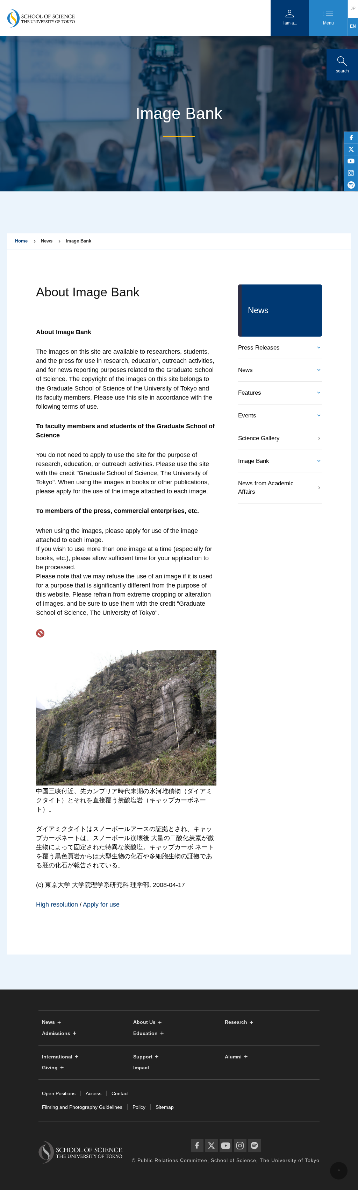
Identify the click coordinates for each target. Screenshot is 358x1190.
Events (247, 415)
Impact (141, 1067)
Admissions (56, 1033)
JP (353, 8)
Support (142, 1056)
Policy (139, 1107)
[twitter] (351, 149)
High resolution (57, 904)
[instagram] (351, 173)
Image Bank (253, 461)
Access (93, 1093)
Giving (50, 1067)
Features (249, 392)
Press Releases (259, 347)
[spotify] (351, 185)
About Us (144, 1022)
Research (236, 1022)
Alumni (233, 1056)
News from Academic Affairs (266, 487)
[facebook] (351, 137)
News (245, 370)
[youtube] (351, 161)
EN (353, 26)
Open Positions (59, 1093)
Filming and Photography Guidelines (82, 1107)
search (342, 63)
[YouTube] (226, 1145)
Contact (120, 1093)
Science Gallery (259, 438)
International (57, 1056)
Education (145, 1033)
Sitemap (165, 1107)
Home (21, 241)
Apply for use (101, 904)
